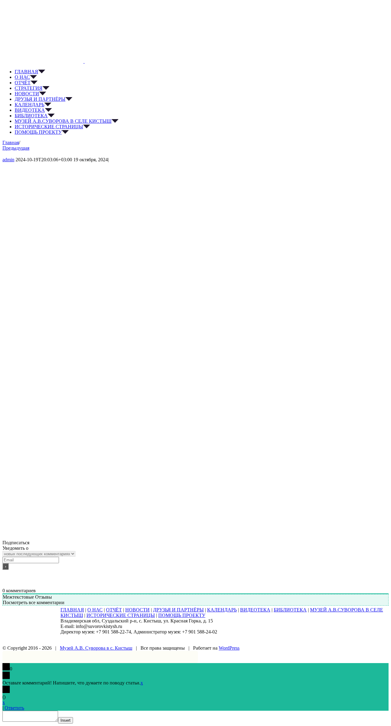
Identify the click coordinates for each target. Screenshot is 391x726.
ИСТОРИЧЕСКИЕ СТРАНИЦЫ (120, 615)
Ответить (14, 707)
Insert (65, 720)
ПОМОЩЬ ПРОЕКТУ (181, 615)
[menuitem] (202, 72)
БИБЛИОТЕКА (290, 609)
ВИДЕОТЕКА (255, 609)
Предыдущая (15, 148)
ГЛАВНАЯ (72, 609)
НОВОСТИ (137, 609)
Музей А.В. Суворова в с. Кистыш (96, 648)
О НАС (95, 609)
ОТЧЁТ (114, 609)
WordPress (229, 648)
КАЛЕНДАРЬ (222, 609)
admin (8, 159)
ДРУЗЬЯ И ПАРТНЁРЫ (178, 609)
